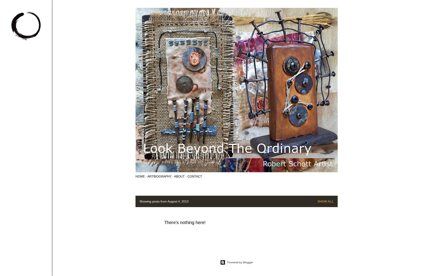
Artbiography (159, 176)
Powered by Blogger (240, 262)
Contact (194, 176)
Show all (326, 201)
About (179, 176)
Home (140, 176)
